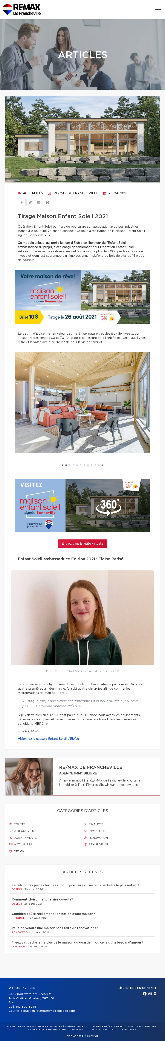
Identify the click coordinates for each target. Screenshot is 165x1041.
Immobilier (96, 831)
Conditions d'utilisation (84, 1030)
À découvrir (23, 831)
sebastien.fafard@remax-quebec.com (48, 1011)
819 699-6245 (26, 1006)
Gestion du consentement (120, 1030)
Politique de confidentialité (47, 1030)
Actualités (32, 193)
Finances (95, 824)
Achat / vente (25, 838)
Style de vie (98, 844)
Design (18, 851)
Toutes (19, 824)
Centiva (91, 1035)
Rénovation (98, 838)
